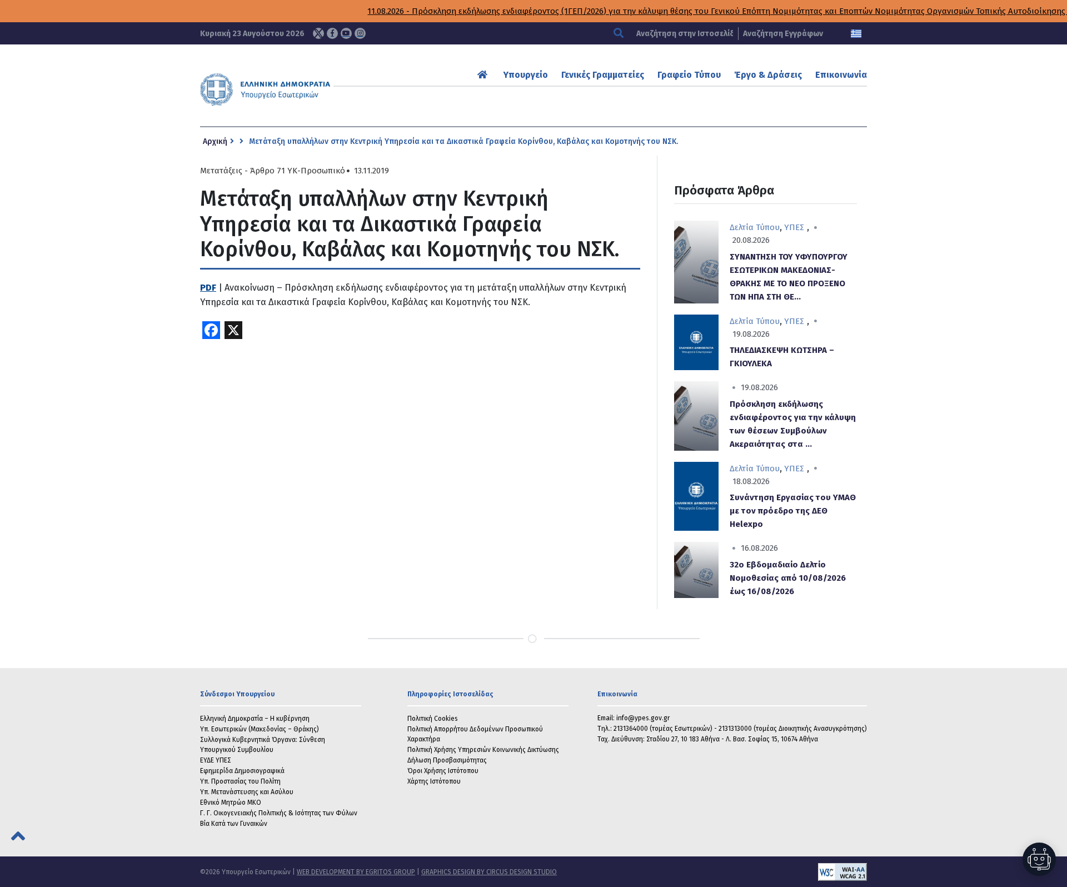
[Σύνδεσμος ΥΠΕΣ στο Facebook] (332, 33)
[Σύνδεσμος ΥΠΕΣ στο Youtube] (346, 33)
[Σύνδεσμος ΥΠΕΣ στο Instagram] (360, 33)
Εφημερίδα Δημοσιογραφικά (242, 771)
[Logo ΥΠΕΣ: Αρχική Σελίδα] (299, 89)
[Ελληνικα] (856, 33)
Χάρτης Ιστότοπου (434, 781)
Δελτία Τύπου (755, 227)
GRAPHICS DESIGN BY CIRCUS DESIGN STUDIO (489, 872)
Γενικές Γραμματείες (602, 74)
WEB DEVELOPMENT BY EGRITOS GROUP (356, 872)
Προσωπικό (323, 171)
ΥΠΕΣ (794, 227)
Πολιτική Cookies (432, 718)
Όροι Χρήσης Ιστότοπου (442, 771)
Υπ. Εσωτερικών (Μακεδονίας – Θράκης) (259, 729)
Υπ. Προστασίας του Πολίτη (240, 781)
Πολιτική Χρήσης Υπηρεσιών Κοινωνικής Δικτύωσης (483, 750)
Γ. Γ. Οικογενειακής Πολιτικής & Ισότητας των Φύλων (278, 813)
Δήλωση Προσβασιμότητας (447, 760)
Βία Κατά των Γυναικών (233, 824)
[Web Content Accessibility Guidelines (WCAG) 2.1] (712, 872)
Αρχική (215, 141)
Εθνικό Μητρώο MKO (230, 802)
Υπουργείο (525, 74)
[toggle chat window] (1039, 859)
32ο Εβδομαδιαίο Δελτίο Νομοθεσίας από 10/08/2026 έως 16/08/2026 (788, 578)
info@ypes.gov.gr (643, 718)
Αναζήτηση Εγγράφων (783, 33)
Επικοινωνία (841, 74)
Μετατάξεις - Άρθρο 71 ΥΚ (248, 171)
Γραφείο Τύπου (689, 74)
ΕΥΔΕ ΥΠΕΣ (215, 760)
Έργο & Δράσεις (768, 74)
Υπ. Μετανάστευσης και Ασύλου (246, 792)
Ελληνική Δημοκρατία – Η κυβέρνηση (255, 718)
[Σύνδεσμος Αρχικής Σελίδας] (483, 74)
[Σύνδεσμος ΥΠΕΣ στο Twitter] (318, 33)
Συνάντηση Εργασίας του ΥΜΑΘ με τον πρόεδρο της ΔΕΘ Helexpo (793, 510)
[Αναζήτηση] (620, 34)
